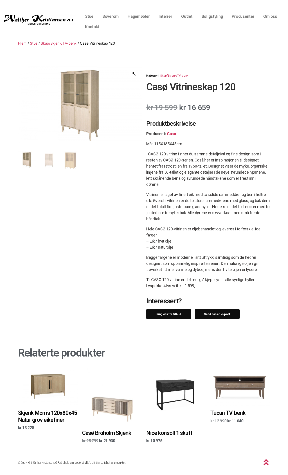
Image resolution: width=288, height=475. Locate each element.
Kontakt (92, 26)
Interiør (165, 16)
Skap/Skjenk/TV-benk (58, 43)
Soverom (110, 16)
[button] (134, 74)
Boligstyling (212, 16)
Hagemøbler (139, 16)
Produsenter (243, 16)
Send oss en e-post (217, 314)
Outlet (186, 16)
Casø (171, 133)
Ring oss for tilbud (168, 314)
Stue (89, 16)
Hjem (22, 43)
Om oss (270, 16)
